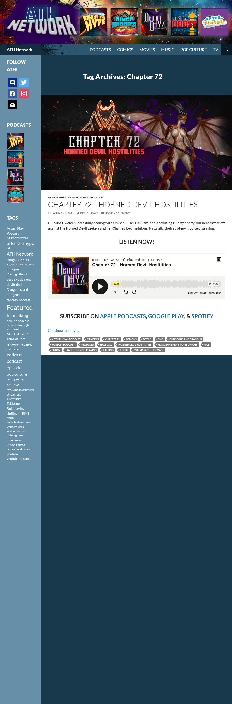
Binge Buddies (18, 260)
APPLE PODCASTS (123, 316)
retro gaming (15, 379)
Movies (147, 49)
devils (147, 339)
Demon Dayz (89, 213)
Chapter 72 (112, 339)
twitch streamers (19, 422)
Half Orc (106, 344)
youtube (12, 454)
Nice (206, 344)
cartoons (29, 264)
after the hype (20, 243)
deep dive (13, 279)
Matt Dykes (13, 329)
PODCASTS (100, 49)
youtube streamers (20, 458)
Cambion (93, 339)
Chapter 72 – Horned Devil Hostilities (123, 204)
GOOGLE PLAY (166, 316)
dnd (160, 339)
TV (215, 49)
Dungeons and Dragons (185, 339)
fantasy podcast (63, 344)
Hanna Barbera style (18, 325)
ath (9, 248)
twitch (10, 417)
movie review (20, 344)
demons (131, 339)
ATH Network (19, 49)
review (13, 384)
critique (13, 269)
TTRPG (124, 349)
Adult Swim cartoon (17, 237)
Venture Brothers (16, 430)
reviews (29, 389)
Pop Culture (193, 49)
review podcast (16, 389)
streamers (14, 394)
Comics (125, 49)
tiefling (108, 349)
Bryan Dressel (15, 264)
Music (167, 49)
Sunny (56, 349)
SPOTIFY (202, 316)
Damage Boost (17, 274)
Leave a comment (117, 213)
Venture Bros (15, 427)
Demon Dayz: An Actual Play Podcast (76, 197)
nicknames (13, 349)
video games (16, 445)
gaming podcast (18, 321)
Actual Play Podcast (66, 339)
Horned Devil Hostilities (134, 344)
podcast (14, 354)
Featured (87, 344)
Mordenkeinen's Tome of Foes (178, 344)
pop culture (17, 374)
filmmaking (17, 315)
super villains (14, 398)
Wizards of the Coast (149, 349)
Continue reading (64, 330)
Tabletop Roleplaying (82, 349)
